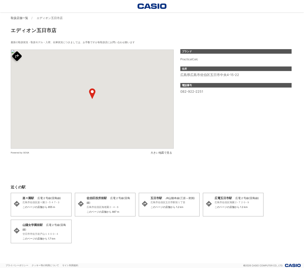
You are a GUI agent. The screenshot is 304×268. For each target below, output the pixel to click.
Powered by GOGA (20, 152)
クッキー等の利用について (45, 265)
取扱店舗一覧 (19, 18)
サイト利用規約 (70, 265)
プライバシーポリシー (17, 265)
